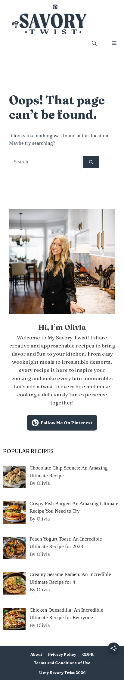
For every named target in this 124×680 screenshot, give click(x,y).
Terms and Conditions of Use (62, 663)
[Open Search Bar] (94, 43)
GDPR (88, 654)
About (36, 654)
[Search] (91, 162)
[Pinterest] (54, 7)
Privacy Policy (62, 654)
